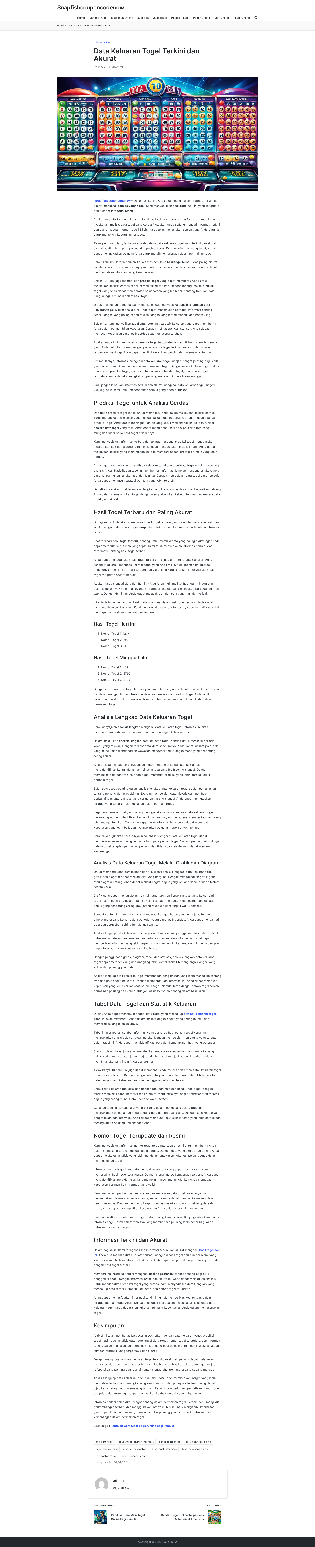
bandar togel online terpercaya (136, 1441)
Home (60, 25)
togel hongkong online (195, 1448)
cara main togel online (198, 1441)
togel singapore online (134, 1456)
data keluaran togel (107, 1448)
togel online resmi (106, 1456)
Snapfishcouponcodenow (90, 8)
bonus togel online (169, 1441)
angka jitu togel (104, 1441)
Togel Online (103, 42)
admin (118, 1480)
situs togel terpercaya (164, 1448)
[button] (122, 1488)
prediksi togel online (134, 1448)
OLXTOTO (170, 1542)
